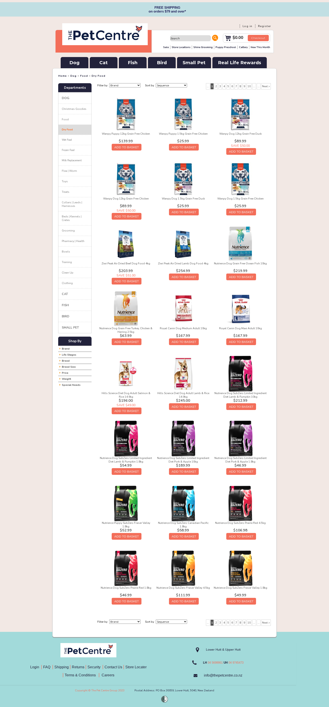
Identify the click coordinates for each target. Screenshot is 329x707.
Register (264, 26)
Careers (107, 675)
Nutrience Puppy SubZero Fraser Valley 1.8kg (126, 524)
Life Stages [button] (69, 355)
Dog (74, 62)
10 (249, 86)
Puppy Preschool (226, 47)
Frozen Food (68, 150)
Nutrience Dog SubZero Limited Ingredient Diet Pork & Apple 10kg (183, 459)
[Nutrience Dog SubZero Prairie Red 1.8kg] (126, 568)
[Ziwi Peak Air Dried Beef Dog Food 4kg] (126, 244)
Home (62, 76)
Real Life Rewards (239, 62)
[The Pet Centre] (105, 44)
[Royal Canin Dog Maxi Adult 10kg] (240, 308)
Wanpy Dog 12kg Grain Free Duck (240, 134)
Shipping (61, 667)
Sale (166, 47)
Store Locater (136, 667)
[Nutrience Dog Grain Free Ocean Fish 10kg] (240, 244)
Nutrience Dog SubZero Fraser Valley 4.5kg (183, 588)
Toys (65, 181)
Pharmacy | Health (73, 241)
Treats (65, 192)
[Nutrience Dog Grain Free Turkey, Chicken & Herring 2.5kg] (125, 308)
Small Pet (194, 62)
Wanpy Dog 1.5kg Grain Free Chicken (240, 198)
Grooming (68, 230)
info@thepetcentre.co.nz (223, 675)
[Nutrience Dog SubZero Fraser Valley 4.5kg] (183, 568)
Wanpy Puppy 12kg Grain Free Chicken (126, 134)
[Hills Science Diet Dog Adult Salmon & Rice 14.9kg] (126, 373)
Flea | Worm (69, 171)
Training (67, 262)
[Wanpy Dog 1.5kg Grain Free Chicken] (240, 179)
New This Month (260, 47)
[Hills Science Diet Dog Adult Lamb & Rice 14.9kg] (183, 373)
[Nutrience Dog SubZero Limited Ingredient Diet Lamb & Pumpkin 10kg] (240, 373)
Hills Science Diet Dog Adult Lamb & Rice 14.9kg (183, 395)
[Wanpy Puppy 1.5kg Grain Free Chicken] (183, 114)
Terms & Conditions (81, 675)
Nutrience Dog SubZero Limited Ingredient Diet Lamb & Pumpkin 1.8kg (126, 459)
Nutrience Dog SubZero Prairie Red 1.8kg (126, 588)
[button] (215, 38)
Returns (78, 667)
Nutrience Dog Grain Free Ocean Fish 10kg (240, 263)
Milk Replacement (72, 160)
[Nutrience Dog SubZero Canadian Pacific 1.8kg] (183, 503)
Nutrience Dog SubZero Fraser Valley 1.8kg (240, 588)
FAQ (47, 667)
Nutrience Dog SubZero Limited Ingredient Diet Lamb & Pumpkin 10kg (240, 395)
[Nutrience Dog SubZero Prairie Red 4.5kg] (240, 503)
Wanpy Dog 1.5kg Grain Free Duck (183, 198)
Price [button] (65, 373)
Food (84, 76)
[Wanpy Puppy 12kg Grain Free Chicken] (126, 114)
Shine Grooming (203, 47)
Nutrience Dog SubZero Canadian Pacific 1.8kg (183, 524)
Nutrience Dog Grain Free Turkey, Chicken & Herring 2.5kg (125, 330)
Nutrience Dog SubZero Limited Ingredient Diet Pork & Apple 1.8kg (240, 459)
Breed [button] (66, 361)
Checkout (258, 38)
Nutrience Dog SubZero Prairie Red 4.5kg (240, 523)
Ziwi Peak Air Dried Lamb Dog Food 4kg (183, 263)
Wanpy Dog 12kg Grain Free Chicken (126, 198)
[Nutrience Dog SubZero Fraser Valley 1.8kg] (240, 568)
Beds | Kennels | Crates (71, 218)
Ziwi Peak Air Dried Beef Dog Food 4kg (126, 263)
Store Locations (181, 47)
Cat (103, 62)
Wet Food (67, 140)
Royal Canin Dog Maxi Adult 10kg (240, 328)
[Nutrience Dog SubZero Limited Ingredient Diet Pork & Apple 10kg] (183, 438)
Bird (162, 62)
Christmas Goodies (74, 109)
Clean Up (67, 272)
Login (35, 667)
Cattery (243, 47)
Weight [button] (66, 379)
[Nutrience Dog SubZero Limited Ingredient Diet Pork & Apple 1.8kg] (240, 438)
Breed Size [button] (69, 367)
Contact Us (114, 667)
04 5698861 (215, 662)
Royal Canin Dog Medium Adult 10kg (183, 328)
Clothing (67, 283)
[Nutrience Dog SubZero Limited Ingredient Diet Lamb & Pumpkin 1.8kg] (126, 438)
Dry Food (98, 76)
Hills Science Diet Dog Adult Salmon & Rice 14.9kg (126, 395)
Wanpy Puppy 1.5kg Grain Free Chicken (183, 134)
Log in (247, 26)
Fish (132, 62)
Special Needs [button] (71, 385)
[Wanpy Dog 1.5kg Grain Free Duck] (183, 179)
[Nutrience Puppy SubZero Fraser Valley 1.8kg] (126, 503)
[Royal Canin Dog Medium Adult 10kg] (183, 308)
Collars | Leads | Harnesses (72, 204)
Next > (266, 86)
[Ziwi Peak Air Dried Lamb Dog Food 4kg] (183, 244)
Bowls (66, 251)
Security (94, 667)
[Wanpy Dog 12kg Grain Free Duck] (240, 114)
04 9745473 (236, 662)
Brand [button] (66, 348)
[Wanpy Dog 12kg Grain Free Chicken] (126, 179)
